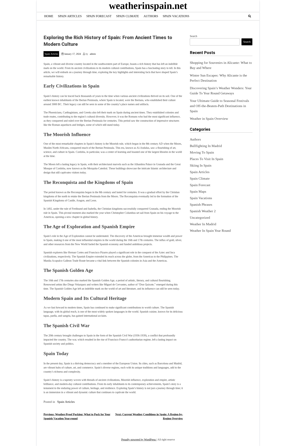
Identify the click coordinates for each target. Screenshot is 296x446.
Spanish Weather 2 (203, 211)
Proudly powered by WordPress (138, 439)
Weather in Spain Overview (209, 118)
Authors (151, 16)
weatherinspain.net (148, 5)
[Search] (249, 16)
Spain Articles (70, 16)
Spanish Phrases (201, 204)
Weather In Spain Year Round (210, 230)
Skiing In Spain (200, 165)
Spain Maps (198, 191)
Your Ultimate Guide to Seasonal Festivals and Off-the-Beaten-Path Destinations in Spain (219, 106)
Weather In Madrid (203, 224)
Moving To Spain (202, 152)
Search (193, 36)
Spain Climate (127, 16)
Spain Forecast (99, 16)
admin (93, 54)
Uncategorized (200, 217)
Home (48, 16)
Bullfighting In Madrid (206, 146)
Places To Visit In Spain (206, 159)
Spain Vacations (176, 16)
